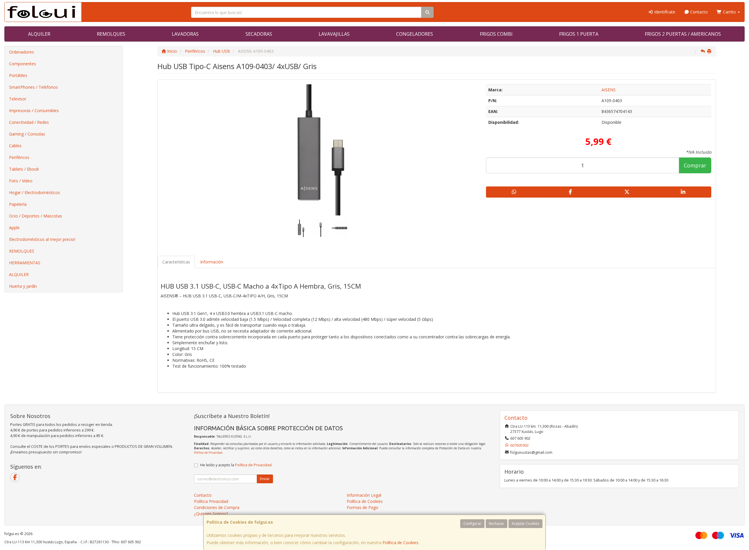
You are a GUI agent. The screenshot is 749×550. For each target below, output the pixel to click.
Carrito (729, 12)
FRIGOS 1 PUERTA (578, 34)
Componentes (22, 63)
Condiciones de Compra (216, 507)
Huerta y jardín (23, 286)
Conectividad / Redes (29, 122)
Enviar (265, 478)
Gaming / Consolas (27, 134)
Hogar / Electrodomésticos (34, 192)
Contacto (698, 12)
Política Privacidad (211, 501)
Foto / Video (20, 181)
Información (211, 262)
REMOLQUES (111, 34)
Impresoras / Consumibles (34, 110)
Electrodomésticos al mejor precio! (42, 239)
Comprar (695, 165)
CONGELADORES (414, 34)
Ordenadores (21, 52)
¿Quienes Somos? (211, 513)
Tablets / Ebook (24, 169)
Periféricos (19, 157)
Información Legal (364, 495)
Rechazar (496, 523)
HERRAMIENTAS (24, 262)
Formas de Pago (362, 507)
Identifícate (664, 12)
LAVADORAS (185, 34)
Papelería (18, 204)
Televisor (17, 99)
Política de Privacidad (208, 452)
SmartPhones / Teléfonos (33, 87)
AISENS (609, 89)
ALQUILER (39, 34)
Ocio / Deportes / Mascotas (35, 216)
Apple (14, 227)
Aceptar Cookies (525, 523)
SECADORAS (258, 34)
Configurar (472, 523)
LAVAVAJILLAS (334, 34)
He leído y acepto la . (236, 464)
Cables (15, 145)
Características (176, 262)
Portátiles (18, 75)
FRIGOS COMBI (496, 34)
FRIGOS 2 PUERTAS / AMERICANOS (683, 34)
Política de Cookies (400, 542)
